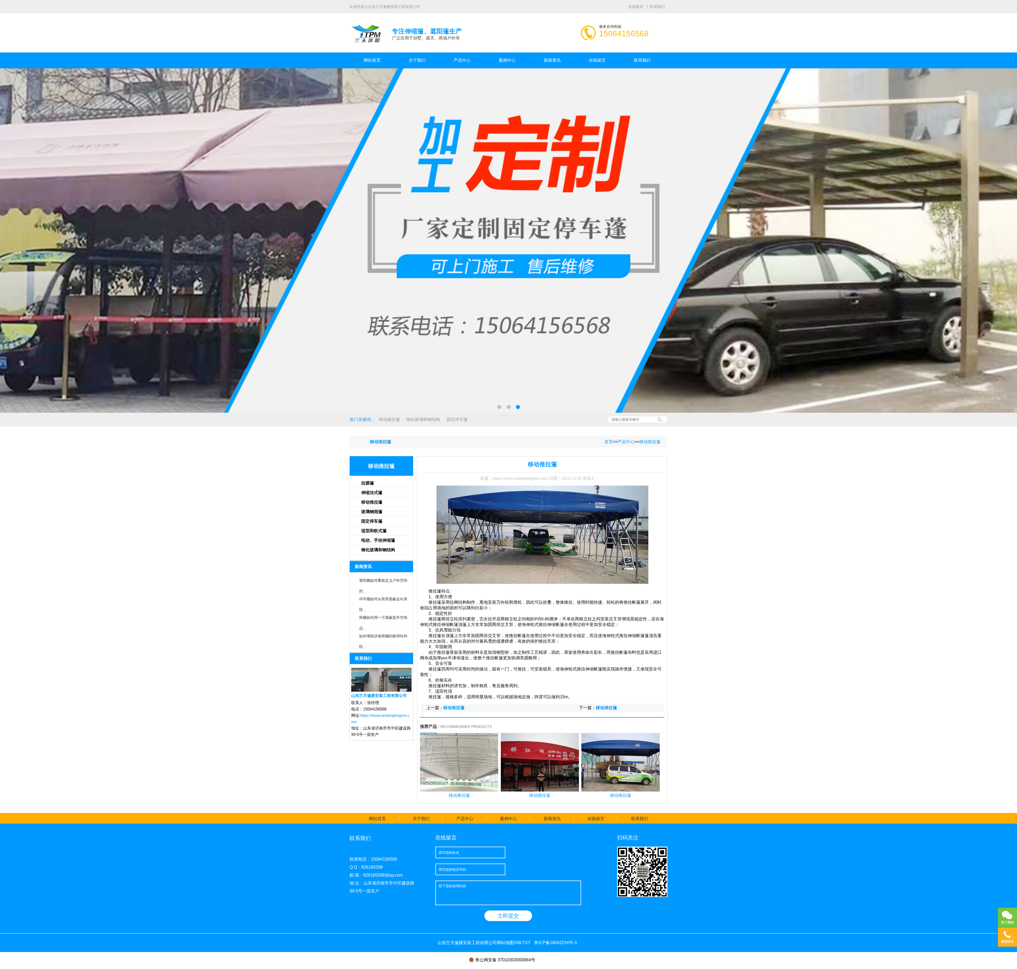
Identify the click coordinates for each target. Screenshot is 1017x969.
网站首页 (372, 60)
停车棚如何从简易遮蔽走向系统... (383, 600)
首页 (608, 441)
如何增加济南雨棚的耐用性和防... (383, 637)
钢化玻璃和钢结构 (423, 419)
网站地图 (505, 942)
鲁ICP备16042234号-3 (555, 942)
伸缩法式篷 (371, 492)
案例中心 (507, 60)
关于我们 (417, 60)
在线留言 (636, 7)
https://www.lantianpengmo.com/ (520, 478)
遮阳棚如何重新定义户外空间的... (383, 582)
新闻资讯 (552, 60)
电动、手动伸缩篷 (378, 540)
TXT (526, 942)
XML (518, 942)
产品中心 (462, 60)
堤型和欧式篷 (374, 530)
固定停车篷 (457, 419)
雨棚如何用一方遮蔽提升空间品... (383, 619)
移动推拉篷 (389, 419)
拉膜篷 (367, 483)
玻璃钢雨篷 (371, 511)
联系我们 (657, 7)
